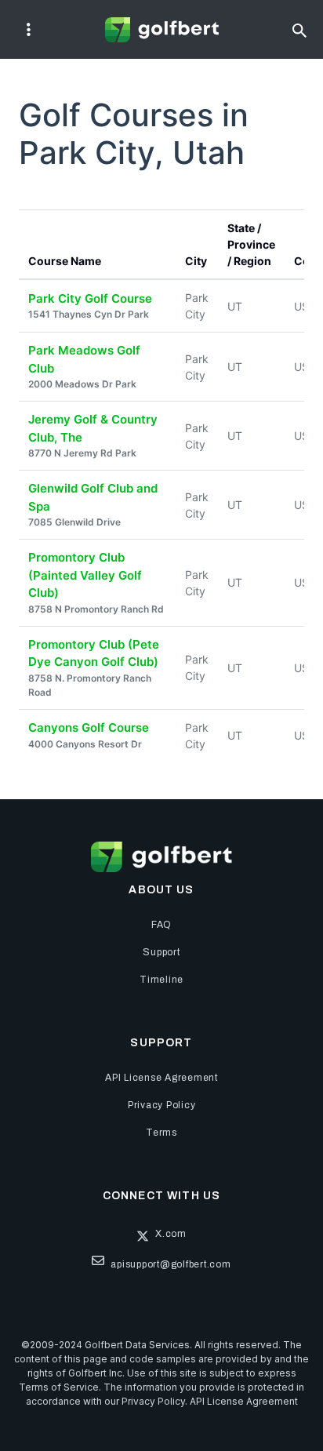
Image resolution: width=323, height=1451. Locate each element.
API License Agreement (244, 1401)
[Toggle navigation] (28, 30)
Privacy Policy (153, 1401)
